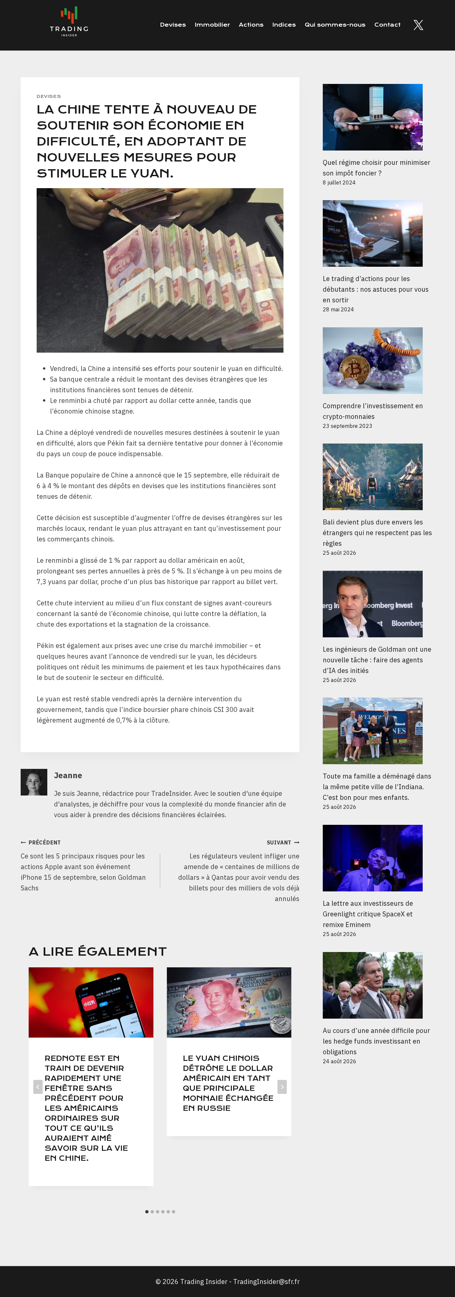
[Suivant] (282, 1087)
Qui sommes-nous (335, 25)
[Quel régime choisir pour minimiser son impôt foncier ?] (378, 117)
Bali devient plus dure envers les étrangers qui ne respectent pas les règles (377, 532)
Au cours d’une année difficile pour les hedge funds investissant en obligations (376, 1041)
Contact (387, 25)
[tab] (147, 1211)
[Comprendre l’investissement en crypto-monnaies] (378, 360)
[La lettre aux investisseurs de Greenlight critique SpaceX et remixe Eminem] (378, 858)
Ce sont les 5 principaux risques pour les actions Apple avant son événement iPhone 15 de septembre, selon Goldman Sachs (83, 865)
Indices (284, 25)
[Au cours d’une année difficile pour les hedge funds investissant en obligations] (378, 985)
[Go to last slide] (38, 1087)
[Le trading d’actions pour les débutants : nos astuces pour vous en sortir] (378, 233)
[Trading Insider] (68, 25)
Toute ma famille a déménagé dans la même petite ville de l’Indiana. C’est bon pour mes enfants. (377, 787)
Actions (251, 25)
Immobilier (212, 25)
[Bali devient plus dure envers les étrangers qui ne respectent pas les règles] (378, 477)
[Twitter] (418, 25)
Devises (173, 25)
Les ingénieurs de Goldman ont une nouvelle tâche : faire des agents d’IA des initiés (377, 660)
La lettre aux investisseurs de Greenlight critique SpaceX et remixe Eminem (368, 914)
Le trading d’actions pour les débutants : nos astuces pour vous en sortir (376, 289)
